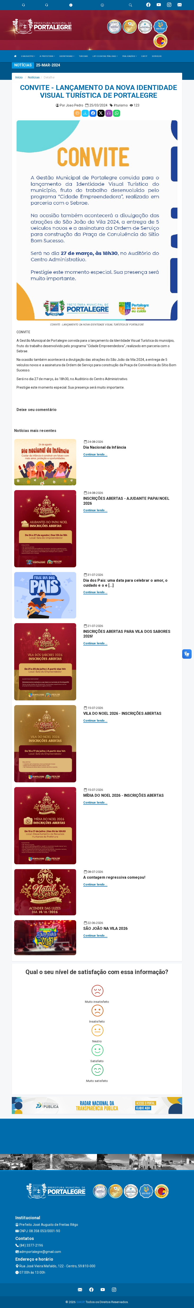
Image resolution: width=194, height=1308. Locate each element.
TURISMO (83, 56)
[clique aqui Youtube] (103, 1290)
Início (19, 77)
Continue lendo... (95, 454)
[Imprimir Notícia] (77, 113)
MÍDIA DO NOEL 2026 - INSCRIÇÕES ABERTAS (123, 795)
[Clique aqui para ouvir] (108, 113)
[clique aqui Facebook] (91, 1290)
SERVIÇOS (157, 56)
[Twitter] (101, 113)
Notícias (34, 77)
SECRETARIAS (66, 56)
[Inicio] (15, 56)
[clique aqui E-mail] (80, 1290)
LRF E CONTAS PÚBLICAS (104, 56)
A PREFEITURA (46, 56)
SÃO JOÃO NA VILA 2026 (105, 928)
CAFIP (144, 56)
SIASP (80, 1302)
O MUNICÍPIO (27, 56)
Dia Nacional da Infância (104, 447)
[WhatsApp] (116, 113)
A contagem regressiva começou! (114, 877)
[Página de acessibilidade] (102, 5)
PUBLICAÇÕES (129, 56)
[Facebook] (93, 113)
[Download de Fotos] (85, 113)
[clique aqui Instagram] (114, 1290)
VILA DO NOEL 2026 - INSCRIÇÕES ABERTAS (122, 713)
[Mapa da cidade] (97, 1136)
